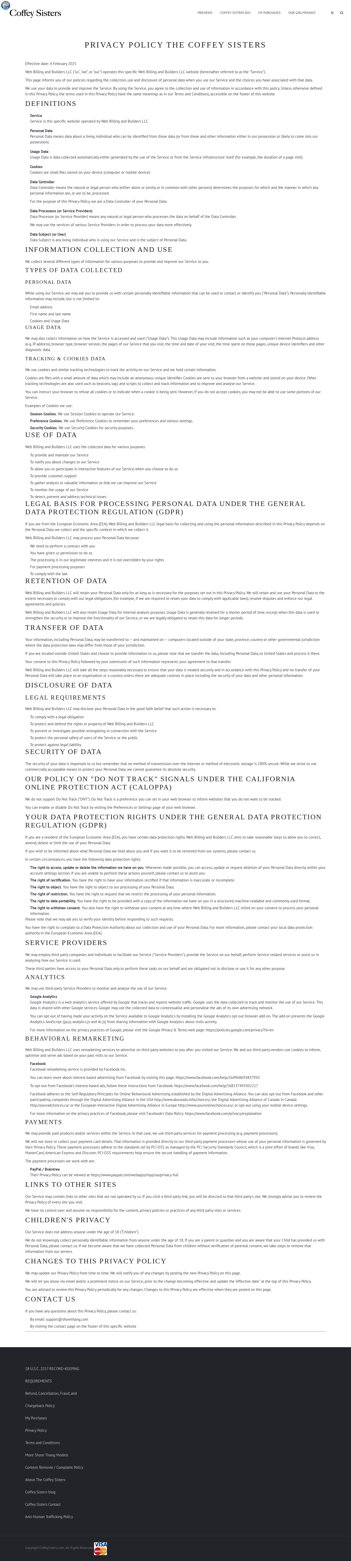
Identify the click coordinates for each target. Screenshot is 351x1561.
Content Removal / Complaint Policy (54, 1467)
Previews (205, 13)
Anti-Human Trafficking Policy (49, 1516)
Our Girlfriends (302, 13)
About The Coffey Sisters (45, 1479)
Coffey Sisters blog (40, 1492)
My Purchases (269, 13)
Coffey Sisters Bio (235, 13)
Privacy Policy (36, 1430)
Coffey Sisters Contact (43, 1504)
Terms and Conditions (42, 1442)
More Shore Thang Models (46, 1455)
